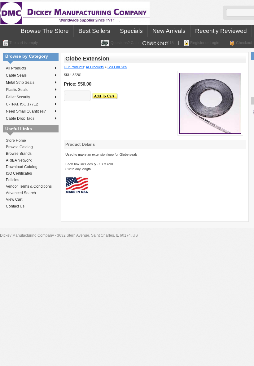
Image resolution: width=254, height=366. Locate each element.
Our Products (74, 67)
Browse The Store (45, 31)
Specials (131, 31)
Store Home (16, 140)
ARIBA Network (19, 160)
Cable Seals (16, 75)
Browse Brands (19, 153)
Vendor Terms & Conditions (29, 186)
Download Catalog (21, 167)
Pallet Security (18, 97)
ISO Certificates (19, 173)
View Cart (14, 199)
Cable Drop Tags (20, 118)
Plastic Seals (17, 89)
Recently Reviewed (221, 31)
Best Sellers (94, 31)
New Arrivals (169, 31)
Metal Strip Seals (20, 82)
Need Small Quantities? (26, 111)
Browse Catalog (19, 147)
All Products (16, 68)
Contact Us (15, 206)
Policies (12, 180)
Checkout (244, 43)
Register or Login (204, 43)
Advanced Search (21, 193)
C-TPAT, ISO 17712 (22, 104)
